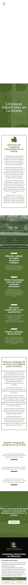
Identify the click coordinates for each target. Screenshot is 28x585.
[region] (14, 571)
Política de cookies (17, 575)
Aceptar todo (14, 578)
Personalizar (7, 582)
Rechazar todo (20, 582)
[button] (25, 48)
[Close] (26, 559)
